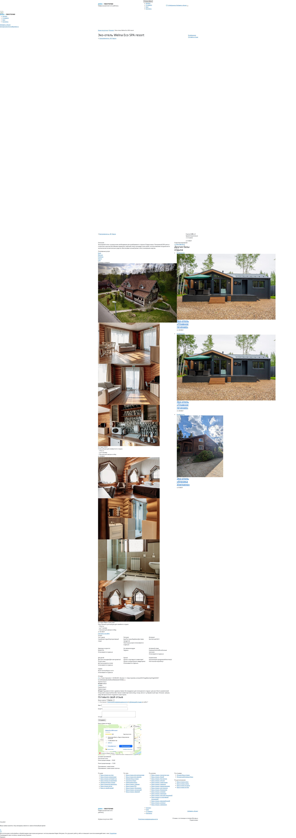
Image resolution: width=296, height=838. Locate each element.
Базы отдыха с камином (158, 784)
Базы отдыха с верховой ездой (160, 801)
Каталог (148, 3)
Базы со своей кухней (107, 788)
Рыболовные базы (131, 782)
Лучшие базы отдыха (183, 775)
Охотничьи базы (131, 780)
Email (100, 709)
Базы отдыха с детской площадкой (161, 795)
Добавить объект (181, 5)
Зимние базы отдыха (132, 779)
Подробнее (113, 833)
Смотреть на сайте (103, 633)
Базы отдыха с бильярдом (159, 790)
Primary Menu (148, 1)
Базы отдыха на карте (183, 785)
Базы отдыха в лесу (182, 782)
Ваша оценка (102, 700)
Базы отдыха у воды (183, 784)
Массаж (100, 255)
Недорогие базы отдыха (108, 782)
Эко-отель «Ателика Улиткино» (183, 481)
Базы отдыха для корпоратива (135, 775)
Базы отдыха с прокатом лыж (160, 775)
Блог (147, 7)
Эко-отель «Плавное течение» (183, 324)
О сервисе (149, 5)
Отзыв (100, 717)
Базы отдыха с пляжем (133, 784)
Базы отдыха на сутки (107, 775)
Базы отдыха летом (106, 786)
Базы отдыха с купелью (158, 803)
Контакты (148, 9)
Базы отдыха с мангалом (158, 793)
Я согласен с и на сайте (124, 702)
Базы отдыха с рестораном (159, 788)
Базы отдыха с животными (159, 782)
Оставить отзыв (193, 37)
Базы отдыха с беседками (133, 788)
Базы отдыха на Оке (183, 787)
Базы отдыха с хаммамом (159, 805)
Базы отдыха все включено (109, 784)
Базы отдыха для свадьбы (133, 777)
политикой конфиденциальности (117, 702)
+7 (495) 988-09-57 (179, 244)
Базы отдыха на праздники (109, 780)
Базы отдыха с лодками (158, 792)
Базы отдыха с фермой (133, 792)
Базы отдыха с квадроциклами (160, 786)
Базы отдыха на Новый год (109, 779)
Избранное (172, 5)
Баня (99, 253)
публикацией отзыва (135, 702)
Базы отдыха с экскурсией (134, 790)
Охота (100, 259)
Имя (100, 705)
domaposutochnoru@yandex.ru (9, 27)
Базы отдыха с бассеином (159, 779)
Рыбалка (100, 257)
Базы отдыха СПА (131, 786)
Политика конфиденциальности (148, 819)
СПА (99, 260)
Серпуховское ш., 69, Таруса (107, 38)
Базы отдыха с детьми (158, 780)
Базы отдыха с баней (157, 777)
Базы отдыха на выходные (108, 777)
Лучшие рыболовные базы (185, 777)
